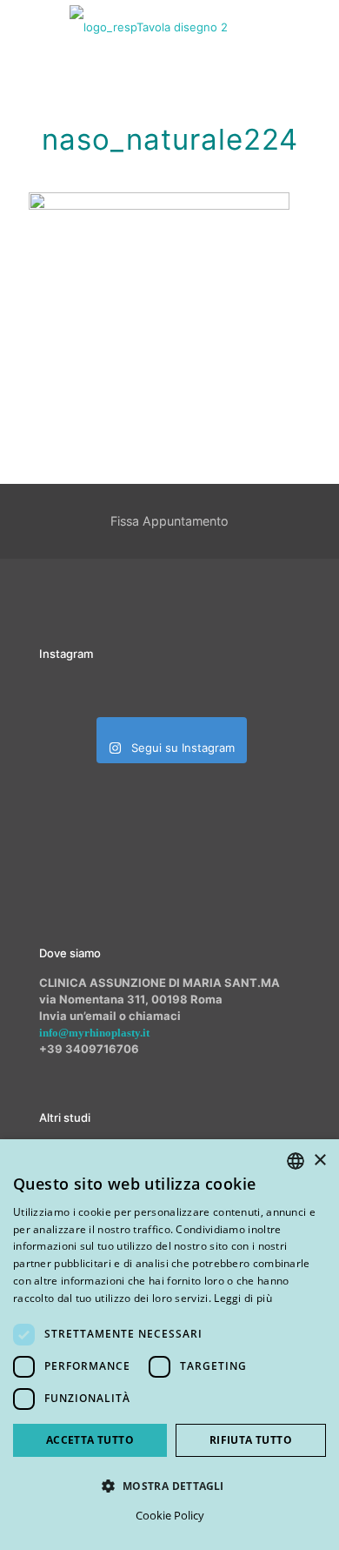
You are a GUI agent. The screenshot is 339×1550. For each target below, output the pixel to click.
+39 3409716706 (89, 1049)
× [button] (319, 1160)
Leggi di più (243, 1298)
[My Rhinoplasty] (148, 26)
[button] (169, 1485)
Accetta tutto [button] (90, 1440)
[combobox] (295, 1161)
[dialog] (169, 1344)
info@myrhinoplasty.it (94, 1032)
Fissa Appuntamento (169, 520)
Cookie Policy (170, 1515)
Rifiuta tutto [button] (250, 1440)
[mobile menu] (315, 26)
